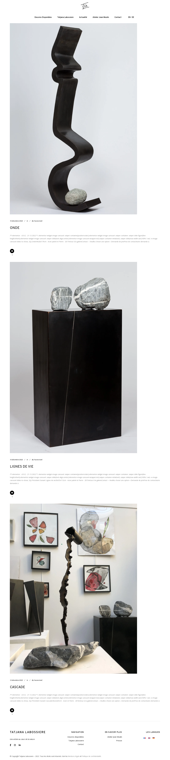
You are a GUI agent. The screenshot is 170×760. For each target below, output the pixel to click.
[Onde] (73, 118)
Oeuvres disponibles (75, 737)
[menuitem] (145, 737)
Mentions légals (73, 756)
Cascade (17, 687)
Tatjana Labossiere (76, 740)
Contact (81, 744)
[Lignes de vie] (73, 357)
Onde (15, 228)
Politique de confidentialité (91, 756)
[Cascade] (73, 589)
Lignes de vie (21, 467)
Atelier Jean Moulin (114, 737)
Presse (119, 740)
